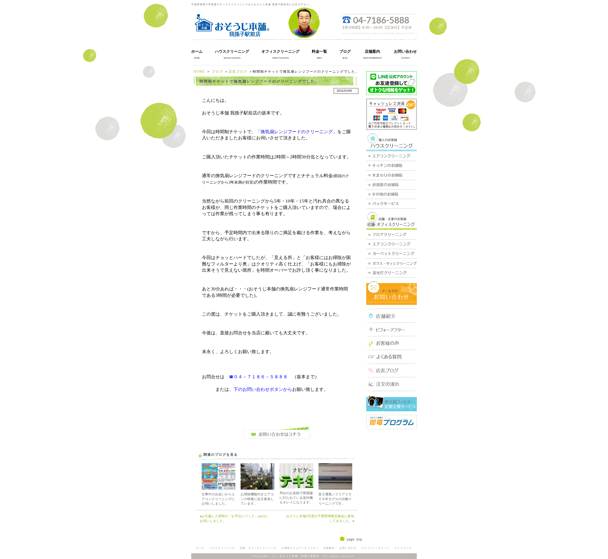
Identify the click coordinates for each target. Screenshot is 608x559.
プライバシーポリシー (375, 548)
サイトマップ (403, 548)
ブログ (345, 51)
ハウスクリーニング (232, 51)
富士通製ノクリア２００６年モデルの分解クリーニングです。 (335, 499)
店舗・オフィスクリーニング (258, 548)
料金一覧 (319, 51)
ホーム (197, 51)
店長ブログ (237, 71)
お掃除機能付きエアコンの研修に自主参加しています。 (257, 499)
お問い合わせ (405, 51)
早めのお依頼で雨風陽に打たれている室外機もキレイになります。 (296, 497)
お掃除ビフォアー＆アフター (299, 548)
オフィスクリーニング (280, 51)
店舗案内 (372, 51)
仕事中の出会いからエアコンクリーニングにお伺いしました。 (218, 499)
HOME (199, 71)
